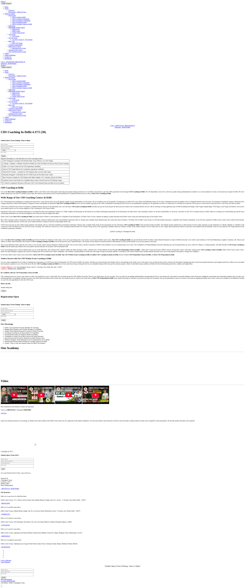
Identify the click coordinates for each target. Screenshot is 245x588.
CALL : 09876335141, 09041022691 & (122, 125)
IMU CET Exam (17, 43)
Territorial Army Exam (15, 50)
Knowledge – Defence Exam (17, 12)
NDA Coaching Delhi (19, 17)
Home (6, 7)
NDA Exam (12, 15)
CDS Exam (11, 34)
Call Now (4, 413)
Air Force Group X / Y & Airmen (22, 39)
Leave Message (5, 562)
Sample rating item (6, 287)
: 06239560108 (5, 547)
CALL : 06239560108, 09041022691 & (13, 62)
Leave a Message (6, 560)
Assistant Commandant (15, 45)
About (6, 8)
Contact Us (8, 57)
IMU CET (11, 41)
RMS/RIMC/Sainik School (16, 27)
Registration (8, 58)
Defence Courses (10, 14)
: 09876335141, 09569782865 (10, 488)
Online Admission (10, 55)
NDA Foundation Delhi (19, 22)
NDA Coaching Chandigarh (20, 19)
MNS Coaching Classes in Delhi (22, 24)
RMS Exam (15, 29)
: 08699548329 (5, 536)
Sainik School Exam (18, 33)
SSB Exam (11, 26)
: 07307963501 (5, 525)
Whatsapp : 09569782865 (8, 63)
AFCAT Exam (12, 38)
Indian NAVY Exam (14, 46)
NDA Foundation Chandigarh (21, 20)
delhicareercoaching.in (20, 451)
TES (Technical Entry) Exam (17, 52)
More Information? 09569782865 (8, 580)
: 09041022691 (5, 503)
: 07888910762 (5, 514)
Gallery (7, 53)
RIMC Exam (16, 31)
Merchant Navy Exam (19, 48)
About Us (11, 10)
